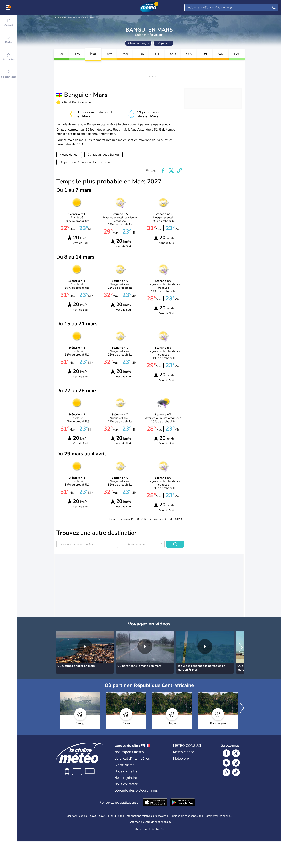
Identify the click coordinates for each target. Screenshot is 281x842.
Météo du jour (69, 155)
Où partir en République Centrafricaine (85, 162)
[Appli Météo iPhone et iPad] (155, 802)
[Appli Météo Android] (182, 802)
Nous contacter (125, 784)
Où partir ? (163, 43)
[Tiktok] (236, 772)
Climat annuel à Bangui (103, 155)
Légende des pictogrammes (136, 790)
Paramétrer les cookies (218, 816)
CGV (102, 816)
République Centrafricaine (75, 17)
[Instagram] (236, 763)
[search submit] (274, 7)
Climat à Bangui (138, 43)
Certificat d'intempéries (132, 758)
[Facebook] (226, 753)
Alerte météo (124, 765)
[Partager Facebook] (163, 170)
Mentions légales (77, 816)
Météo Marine (183, 752)
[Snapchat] (226, 763)
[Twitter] (236, 753)
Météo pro (181, 758)
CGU (93, 816)
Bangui (92, 17)
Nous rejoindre (125, 777)
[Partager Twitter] (171, 170)
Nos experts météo (129, 752)
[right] (240, 648)
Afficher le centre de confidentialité (150, 821)
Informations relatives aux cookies (146, 816)
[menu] (9, 8)
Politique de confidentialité (185, 816)
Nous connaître (125, 771)
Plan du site (115, 816)
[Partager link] (179, 170)
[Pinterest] (226, 772)
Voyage (58, 17)
